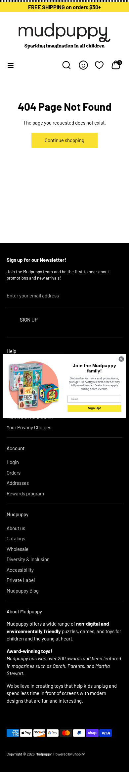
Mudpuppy (43, 754)
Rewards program (25, 493)
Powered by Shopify (69, 754)
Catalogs (16, 538)
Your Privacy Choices (29, 427)
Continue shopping (64, 140)
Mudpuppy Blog (23, 591)
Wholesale (17, 549)
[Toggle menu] (10, 65)
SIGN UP (29, 320)
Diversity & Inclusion (28, 559)
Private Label (21, 580)
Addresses (18, 483)
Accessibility (20, 570)
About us (16, 528)
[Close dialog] (121, 359)
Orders (14, 473)
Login (13, 462)
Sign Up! (94, 408)
